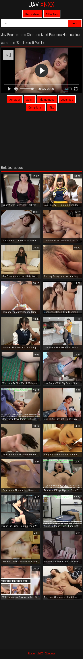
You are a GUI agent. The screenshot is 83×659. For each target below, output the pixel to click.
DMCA (40, 653)
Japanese (67, 99)
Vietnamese (47, 99)
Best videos (32, 14)
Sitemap (50, 653)
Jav (41, 4)
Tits (52, 107)
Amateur (15, 99)
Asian (29, 99)
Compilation (35, 107)
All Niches (52, 14)
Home (31, 653)
